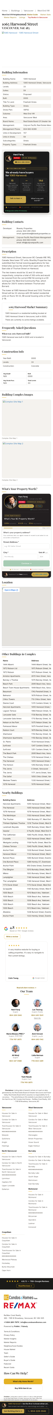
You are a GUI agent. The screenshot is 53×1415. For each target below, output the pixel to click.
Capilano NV (7, 1182)
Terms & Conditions (12, 1331)
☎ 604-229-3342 (22, 162)
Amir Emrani (37, 1034)
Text (39, 506)
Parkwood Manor (10, 726)
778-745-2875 (26, 1082)
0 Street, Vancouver (39, 769)
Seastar (6, 831)
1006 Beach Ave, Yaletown (38, 900)
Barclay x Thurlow (10, 680)
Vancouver (28, 10)
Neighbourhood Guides (13, 1346)
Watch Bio (37, 1018)
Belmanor (7, 695)
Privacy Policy (9, 1335)
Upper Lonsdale (8, 1186)
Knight (4, 1142)
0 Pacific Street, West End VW (39, 831)
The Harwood (8, 761)
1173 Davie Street (10, 885)
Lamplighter (8, 877)
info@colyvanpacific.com (32, 242)
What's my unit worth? (37, 199)
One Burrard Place (10, 862)
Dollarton (5, 1189)
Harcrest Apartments (11, 707)
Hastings (5, 1146)
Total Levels (32, 380)
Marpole (5, 1135)
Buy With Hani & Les (23, 1388)
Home (4, 10)
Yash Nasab (26, 1077)
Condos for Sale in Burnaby (39, 1160)
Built (29, 374)
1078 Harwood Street (40, 784)
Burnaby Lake (33, 1173)
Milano (5, 873)
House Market (9, 1349)
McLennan (32, 1216)
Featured (7, 1364)
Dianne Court (8, 703)
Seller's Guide (9, 1357)
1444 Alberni (8, 664)
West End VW (43, 10)
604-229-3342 (27, 506)
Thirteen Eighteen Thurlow (14, 823)
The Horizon (8, 765)
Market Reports (10, 17)
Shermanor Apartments (12, 738)
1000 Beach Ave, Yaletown (38, 904)
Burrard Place (8, 858)
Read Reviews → (25, 1286)
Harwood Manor (9, 854)
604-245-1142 (37, 1039)
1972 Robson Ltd (10, 668)
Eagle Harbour (34, 1146)
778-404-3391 (37, 1061)
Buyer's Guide (9, 1360)
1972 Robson (8, 672)
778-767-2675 (15, 1039)
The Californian (9, 835)
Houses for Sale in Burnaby (39, 1157)
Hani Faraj (15, 1009)
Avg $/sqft (6, 374)
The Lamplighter (10, 881)
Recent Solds (9, 1367)
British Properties (35, 1139)
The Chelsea (8, 757)
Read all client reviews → (26, 988)
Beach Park (8, 684)
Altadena (6, 912)
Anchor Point (8, 850)
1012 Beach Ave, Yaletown (38, 908)
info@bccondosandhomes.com (33, 1322)
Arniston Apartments (11, 676)
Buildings (15, 10)
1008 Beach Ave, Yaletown (38, 896)
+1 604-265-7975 (11, 1322)
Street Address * (11, 542)
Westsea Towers (10, 780)
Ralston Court (8, 730)
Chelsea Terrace (10, 846)
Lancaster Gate (9, 715)
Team (6, 1353)
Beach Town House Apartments (16, 688)
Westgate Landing (10, 842)
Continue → (26, 563)
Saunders (32, 1220)
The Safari (7, 776)
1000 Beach (8, 893)
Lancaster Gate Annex (12, 718)
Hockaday (6, 1263)
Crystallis (7, 838)
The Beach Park (9, 753)
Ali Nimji (15, 1055)
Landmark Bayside (11, 827)
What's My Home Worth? (23, 1381)
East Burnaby (33, 1184)
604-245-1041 (37, 1015)
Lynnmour (6, 1178)
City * (5, 552)
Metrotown (32, 1180)
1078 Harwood (9, 784)
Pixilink (17, 1326)
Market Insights (10, 1339)
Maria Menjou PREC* (15, 1034)
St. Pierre (7, 742)
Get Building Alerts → (13, 1411)
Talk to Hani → (16, 198)
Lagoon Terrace (9, 711)
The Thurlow (8, 819)
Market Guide (32, 15)
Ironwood (32, 1227)
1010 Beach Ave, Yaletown (38, 893)
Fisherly (24, 1326)
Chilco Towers (9, 699)
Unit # (43, 552)
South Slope (33, 1177)
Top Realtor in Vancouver (38, 17)
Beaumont (7, 691)
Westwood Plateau (9, 1260)
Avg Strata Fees (8, 380)
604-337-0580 (15, 1061)
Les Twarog (37, 1009)
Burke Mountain (8, 1267)
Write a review (12, 937)
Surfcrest (7, 745)
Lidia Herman (37, 1055)
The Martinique (9, 815)
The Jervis (7, 769)
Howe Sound (33, 1142)
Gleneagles (32, 1135)
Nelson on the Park (11, 722)
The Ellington (8, 869)
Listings (22, 17)
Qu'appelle (7, 889)
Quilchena (6, 1139)
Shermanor (7, 734)
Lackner (31, 1223)
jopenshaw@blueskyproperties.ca (36, 233)
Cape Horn (6, 1270)
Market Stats (45, 15)
